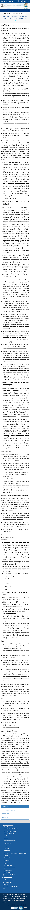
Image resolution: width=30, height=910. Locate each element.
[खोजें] (21, 1)
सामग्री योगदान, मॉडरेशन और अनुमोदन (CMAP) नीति (15, 853)
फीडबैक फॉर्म (6, 848)
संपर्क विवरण (5, 817)
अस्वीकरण (6, 855)
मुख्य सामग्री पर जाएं (6, 1)
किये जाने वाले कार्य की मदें (18, 19)
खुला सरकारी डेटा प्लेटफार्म (9, 868)
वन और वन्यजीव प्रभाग (14, 16)
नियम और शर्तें (7, 860)
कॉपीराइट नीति (7, 850)
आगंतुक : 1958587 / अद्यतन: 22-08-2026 (16, 905)
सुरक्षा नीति (6, 838)
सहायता (5, 846)
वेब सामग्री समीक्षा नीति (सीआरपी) (11, 829)
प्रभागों (4, 16)
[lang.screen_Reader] (18, 1)
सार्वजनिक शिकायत (8, 870)
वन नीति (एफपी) (6, 806)
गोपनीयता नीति (7, 858)
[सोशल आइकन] (15, 1)
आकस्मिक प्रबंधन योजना (9, 836)
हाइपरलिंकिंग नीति (8, 865)
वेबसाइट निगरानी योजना (9, 833)
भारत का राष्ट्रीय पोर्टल (8, 872)
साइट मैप (6, 863)
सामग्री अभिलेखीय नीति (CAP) (10, 840)
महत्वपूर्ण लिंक (5, 814)
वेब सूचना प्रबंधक (7, 843)
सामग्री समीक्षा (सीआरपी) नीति (10, 831)
